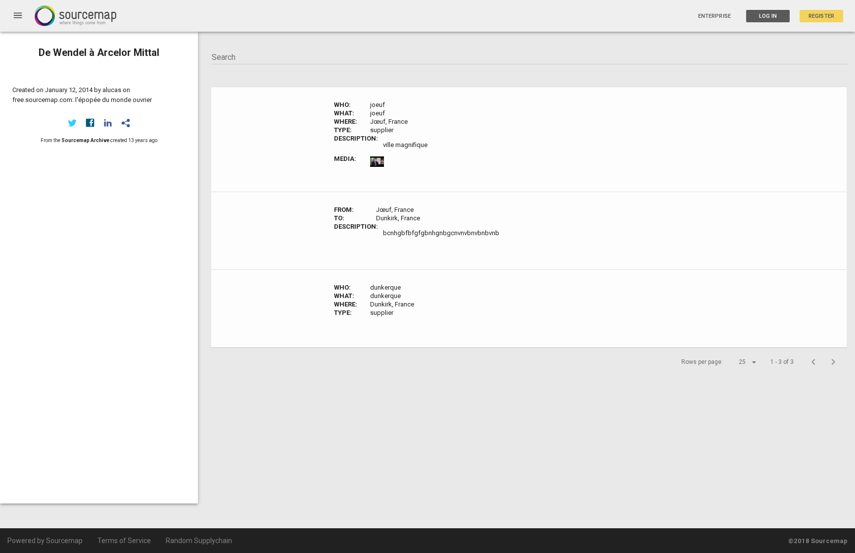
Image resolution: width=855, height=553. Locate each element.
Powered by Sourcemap (45, 541)
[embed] (125, 123)
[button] (739, 362)
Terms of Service (124, 541)
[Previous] (813, 362)
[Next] (833, 362)
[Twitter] (72, 123)
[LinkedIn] (107, 123)
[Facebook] (90, 123)
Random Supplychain (199, 541)
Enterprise (714, 16)
